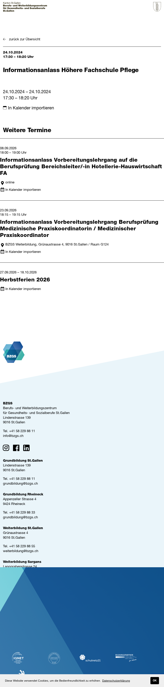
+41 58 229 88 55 (22, 546)
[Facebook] (17, 449)
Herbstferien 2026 (25, 280)
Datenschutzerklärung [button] (116, 680)
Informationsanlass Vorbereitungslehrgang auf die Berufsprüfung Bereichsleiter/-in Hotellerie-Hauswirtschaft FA (81, 167)
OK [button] (155, 680)
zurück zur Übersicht (24, 39)
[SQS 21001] (54, 658)
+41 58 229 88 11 (22, 431)
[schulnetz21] (90, 658)
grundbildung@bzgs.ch (20, 484)
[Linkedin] (28, 449)
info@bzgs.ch (13, 436)
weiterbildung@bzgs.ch (20, 551)
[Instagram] (7, 449)
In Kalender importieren (31, 108)
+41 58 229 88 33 (22, 513)
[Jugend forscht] (126, 658)
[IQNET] (18, 658)
